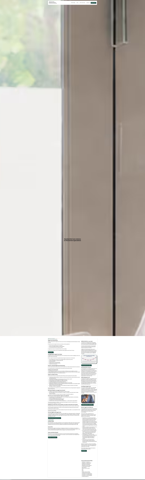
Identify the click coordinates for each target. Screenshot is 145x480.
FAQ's (77, 2)
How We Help (73, 2)
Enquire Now (93, 2)
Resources (88, 2)
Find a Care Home (82, 2)
